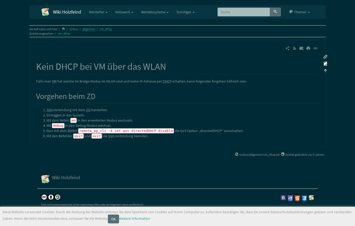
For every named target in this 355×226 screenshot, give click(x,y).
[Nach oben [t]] (325, 70)
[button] (299, 11)
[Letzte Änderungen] (294, 48)
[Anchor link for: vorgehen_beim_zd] (99, 95)
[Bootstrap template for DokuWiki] (283, 197)
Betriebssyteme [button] (153, 12)
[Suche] (275, 12)
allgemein (88, 29)
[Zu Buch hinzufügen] (325, 63)
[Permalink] (315, 48)
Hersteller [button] (97, 12)
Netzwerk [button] (123, 12)
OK (113, 219)
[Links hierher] (325, 56)
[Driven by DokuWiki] (311, 197)
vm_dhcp (106, 29)
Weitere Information (134, 218)
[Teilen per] (287, 48)
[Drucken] (308, 48)
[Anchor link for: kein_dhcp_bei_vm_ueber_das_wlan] (171, 65)
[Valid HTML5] (297, 197)
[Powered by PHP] (290, 197)
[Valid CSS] (304, 197)
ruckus (73, 29)
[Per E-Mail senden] (301, 48)
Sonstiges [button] (184, 12)
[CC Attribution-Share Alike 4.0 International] (51, 197)
